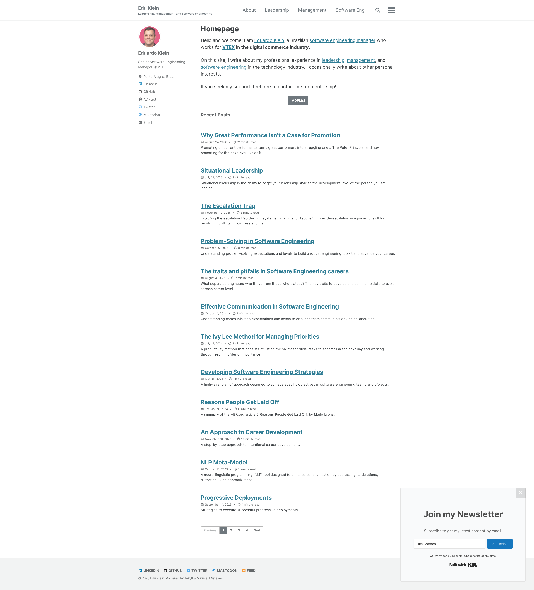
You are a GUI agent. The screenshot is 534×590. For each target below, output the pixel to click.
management (361, 60)
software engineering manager (342, 40)
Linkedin (150, 571)
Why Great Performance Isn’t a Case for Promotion (270, 135)
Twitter (199, 571)
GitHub (175, 571)
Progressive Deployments (236, 497)
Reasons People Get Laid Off (240, 402)
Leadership (277, 10)
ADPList (298, 100)
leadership (333, 60)
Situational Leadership (232, 170)
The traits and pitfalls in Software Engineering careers (275, 271)
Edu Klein (175, 10)
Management (312, 10)
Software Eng (350, 10)
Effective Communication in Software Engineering (270, 306)
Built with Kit (463, 565)
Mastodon (226, 571)
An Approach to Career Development (252, 432)
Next (257, 530)
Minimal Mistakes (210, 578)
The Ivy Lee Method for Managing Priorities (260, 336)
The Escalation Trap (228, 205)
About (249, 10)
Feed (251, 571)
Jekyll (188, 578)
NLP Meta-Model (224, 462)
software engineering (224, 67)
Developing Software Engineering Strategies (262, 371)
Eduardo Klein (153, 53)
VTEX (228, 47)
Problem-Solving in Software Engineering (257, 241)
